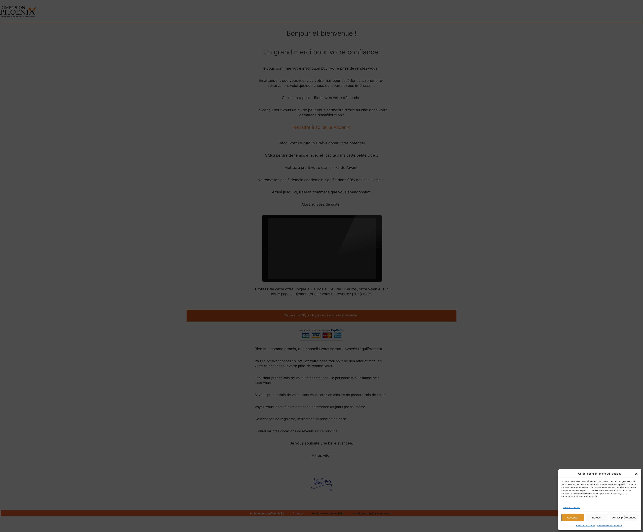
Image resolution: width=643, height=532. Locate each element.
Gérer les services (571, 507)
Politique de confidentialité (609, 525)
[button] (636, 473)
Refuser (597, 517)
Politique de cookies (585, 525)
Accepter (572, 517)
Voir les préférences (624, 517)
